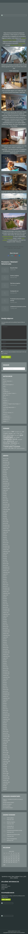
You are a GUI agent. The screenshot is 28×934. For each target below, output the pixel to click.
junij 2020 (5, 514)
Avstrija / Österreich (7, 381)
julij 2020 (5, 513)
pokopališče (20, 439)
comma (18, 931)
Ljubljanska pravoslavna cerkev (18, 306)
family (15, 435)
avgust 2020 (5, 511)
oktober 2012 (5, 675)
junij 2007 (5, 787)
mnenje (4, 405)
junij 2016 (5, 598)
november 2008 (6, 757)
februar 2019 (5, 542)
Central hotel (21, 43)
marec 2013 (5, 666)
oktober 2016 (5, 591)
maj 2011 (5, 705)
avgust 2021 (5, 490)
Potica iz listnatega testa (12, 838)
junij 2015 (5, 619)
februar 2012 (5, 689)
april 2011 (5, 707)
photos (4, 409)
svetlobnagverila (6, 444)
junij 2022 (5, 472)
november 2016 (6, 589)
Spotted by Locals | (7, 876)
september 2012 (6, 677)
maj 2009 (5, 747)
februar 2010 (5, 731)
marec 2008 (5, 771)
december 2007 (6, 777)
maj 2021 (5, 495)
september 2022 (6, 467)
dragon (14, 433)
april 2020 (5, 518)
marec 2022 (5, 478)
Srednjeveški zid (14, 291)
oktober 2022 (5, 465)
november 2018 (6, 547)
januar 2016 (5, 607)
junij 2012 (5, 682)
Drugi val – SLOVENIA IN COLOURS (10, 799)
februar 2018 (5, 563)
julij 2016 (5, 596)
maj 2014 (5, 642)
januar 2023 (5, 460)
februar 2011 (5, 710)
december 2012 (6, 672)
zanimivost (5, 419)
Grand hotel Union (7, 40)
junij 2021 (5, 493)
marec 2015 (5, 624)
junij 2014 (5, 640)
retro (4, 410)
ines (4, 806)
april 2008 (5, 770)
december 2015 (6, 609)
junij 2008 (5, 766)
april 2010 (5, 728)
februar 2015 (5, 626)
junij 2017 (5, 577)
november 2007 (6, 778)
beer (4, 382)
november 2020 (6, 506)
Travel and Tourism (11, 446)
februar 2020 (5, 521)
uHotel (14, 40)
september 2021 (6, 488)
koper (15, 437)
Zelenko (16, 878)
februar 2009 (5, 752)
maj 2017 (5, 579)
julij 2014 (5, 638)
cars (4, 388)
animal (4, 431)
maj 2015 (5, 621)
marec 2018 (5, 561)
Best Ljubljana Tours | (18, 876)
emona (21, 433)
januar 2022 (5, 481)
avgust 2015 (5, 616)
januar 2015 (5, 628)
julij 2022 (5, 471)
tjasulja (4, 802)
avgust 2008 (5, 763)
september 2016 (6, 593)
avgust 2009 (5, 742)
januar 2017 (5, 586)
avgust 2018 (5, 553)
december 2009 (6, 735)
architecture (8, 431)
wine (12, 448)
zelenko (4, 421)
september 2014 (6, 635)
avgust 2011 (5, 700)
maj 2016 (5, 600)
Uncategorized (6, 416)
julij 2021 (5, 492)
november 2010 (6, 715)
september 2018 (6, 551)
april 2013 (5, 665)
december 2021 (6, 483)
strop (18, 443)
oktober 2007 (5, 780)
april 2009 (5, 749)
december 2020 (6, 504)
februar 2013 (5, 668)
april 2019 (5, 539)
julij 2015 (5, 617)
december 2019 (6, 525)
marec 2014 (5, 645)
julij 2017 (5, 575)
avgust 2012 (5, 679)
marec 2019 (5, 540)
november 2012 (6, 673)
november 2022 (6, 464)
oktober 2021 (5, 486)
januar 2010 (5, 733)
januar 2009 (5, 754)
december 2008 (6, 756)
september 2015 (6, 614)
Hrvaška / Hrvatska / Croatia (9, 393)
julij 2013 (5, 659)
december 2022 (6, 462)
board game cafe (18, 431)
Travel (15, 444)
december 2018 (6, 546)
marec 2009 (5, 750)
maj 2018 (5, 558)
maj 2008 (5, 768)
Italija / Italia (5, 395)
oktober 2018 (5, 549)
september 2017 (6, 572)
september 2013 (6, 656)
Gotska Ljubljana (14, 275)
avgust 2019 (5, 532)
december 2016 (6, 588)
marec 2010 (5, 729)
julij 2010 (5, 722)
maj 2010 (5, 726)
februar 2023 (5, 458)
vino (9, 448)
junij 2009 (5, 745)
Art (3, 379)
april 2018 (5, 560)
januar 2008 (5, 775)
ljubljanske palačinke (7, 236)
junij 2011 (5, 703)
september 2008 (6, 761)
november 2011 (6, 694)
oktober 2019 (5, 528)
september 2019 (6, 530)
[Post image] (5, 270)
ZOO (15, 448)
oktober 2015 (5, 612)
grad (21, 435)
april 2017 (5, 581)
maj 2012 (5, 684)
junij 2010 (5, 724)
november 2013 (6, 652)
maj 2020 (5, 516)
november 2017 (6, 568)
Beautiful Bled (13, 268)
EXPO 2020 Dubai (8, 435)
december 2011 (6, 693)
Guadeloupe (5, 391)
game (18, 435)
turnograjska (5, 448)
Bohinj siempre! (11, 802)
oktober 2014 (5, 633)
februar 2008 (5, 773)
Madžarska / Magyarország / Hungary (11, 403)
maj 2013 (5, 663)
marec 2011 (5, 708)
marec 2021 (5, 499)
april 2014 (5, 644)
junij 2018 (5, 556)
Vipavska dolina (6, 417)
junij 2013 (5, 661)
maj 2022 (5, 474)
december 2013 (6, 651)
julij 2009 (5, 743)
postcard (4, 441)
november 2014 (6, 631)
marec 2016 (5, 603)
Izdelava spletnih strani (12, 931)
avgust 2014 (5, 637)
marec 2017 (5, 582)
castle (23, 431)
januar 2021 (5, 502)
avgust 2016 (5, 595)
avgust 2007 (5, 784)
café (4, 386)
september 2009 (6, 740)
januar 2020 (5, 523)
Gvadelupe (8, 437)
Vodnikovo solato (8, 238)
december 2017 (6, 567)
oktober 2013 (5, 654)
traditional (11, 444)
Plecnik (14, 439)
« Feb (4, 864)
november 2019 (6, 526)
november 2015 (6, 610)
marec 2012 (5, 687)
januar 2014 (5, 649)
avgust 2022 (5, 469)
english (4, 389)
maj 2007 (5, 789)
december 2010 (6, 714)
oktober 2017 (5, 570)
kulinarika (5, 400)
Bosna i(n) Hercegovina (8, 384)
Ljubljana (5, 402)
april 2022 (5, 476)
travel (17, 246)
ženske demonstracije (21, 448)
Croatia (5, 433)
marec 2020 (5, 519)
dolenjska (10, 433)
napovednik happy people (8, 407)
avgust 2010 (5, 721)
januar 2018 (5, 565)
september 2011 (6, 698)
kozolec (18, 437)
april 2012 (5, 686)
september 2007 (6, 782)
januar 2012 (5, 691)
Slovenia (16, 441)
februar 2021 (5, 500)
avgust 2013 (5, 658)
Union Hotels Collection (16, 45)
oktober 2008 (5, 759)
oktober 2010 (5, 717)
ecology (17, 433)
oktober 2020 (5, 507)
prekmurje (10, 441)
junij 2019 (5, 535)
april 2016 (5, 602)
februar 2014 (5, 647)
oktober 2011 (5, 696)
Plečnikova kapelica (15, 283)
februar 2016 (5, 605)
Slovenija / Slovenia (12, 246)
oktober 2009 (5, 738)
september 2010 (6, 719)
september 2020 (6, 509)
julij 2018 (5, 554)
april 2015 (5, 623)
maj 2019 (5, 537)
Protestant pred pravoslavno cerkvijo (17, 299)
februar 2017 (5, 584)
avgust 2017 (5, 574)
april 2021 (5, 497)
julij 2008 (5, 764)
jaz (3, 396)
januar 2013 (5, 670)
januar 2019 (5, 544)
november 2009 (6, 736)
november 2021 (6, 485)
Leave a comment (17, 248)
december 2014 (6, 630)
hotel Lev (23, 38)
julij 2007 (5, 785)
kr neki (4, 398)
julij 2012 (5, 680)
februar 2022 (5, 479)
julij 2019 (5, 533)
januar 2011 (5, 712)
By (21, 246)
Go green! (10, 804)
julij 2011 (5, 701)
